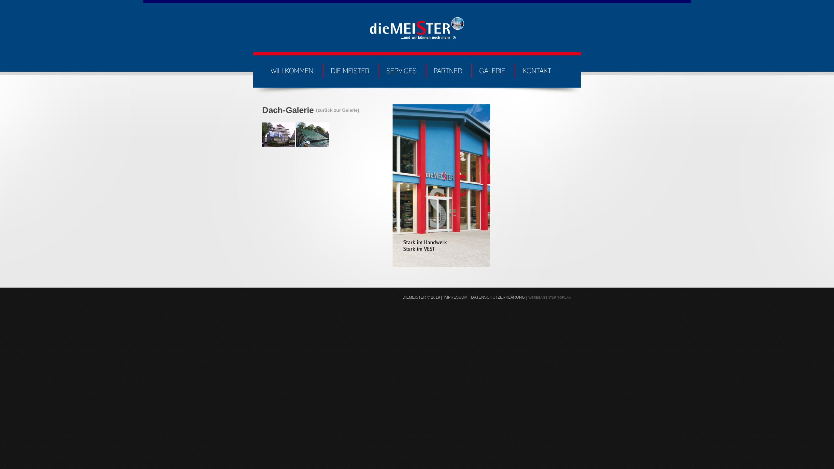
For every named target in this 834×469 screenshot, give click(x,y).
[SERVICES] (401, 69)
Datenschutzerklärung (498, 297)
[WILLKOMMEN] (292, 69)
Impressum (455, 297)
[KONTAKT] (537, 69)
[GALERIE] (492, 69)
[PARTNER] (448, 69)
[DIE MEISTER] (350, 69)
